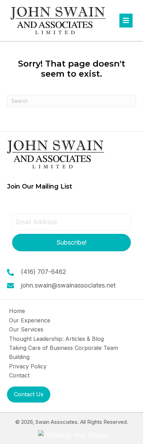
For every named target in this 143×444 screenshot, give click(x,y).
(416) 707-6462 (43, 271)
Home (17, 310)
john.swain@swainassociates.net (68, 285)
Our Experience (29, 320)
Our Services (26, 329)
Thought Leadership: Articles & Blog (56, 338)
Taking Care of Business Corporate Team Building (63, 352)
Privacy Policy (28, 366)
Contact (19, 375)
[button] (71, 243)
